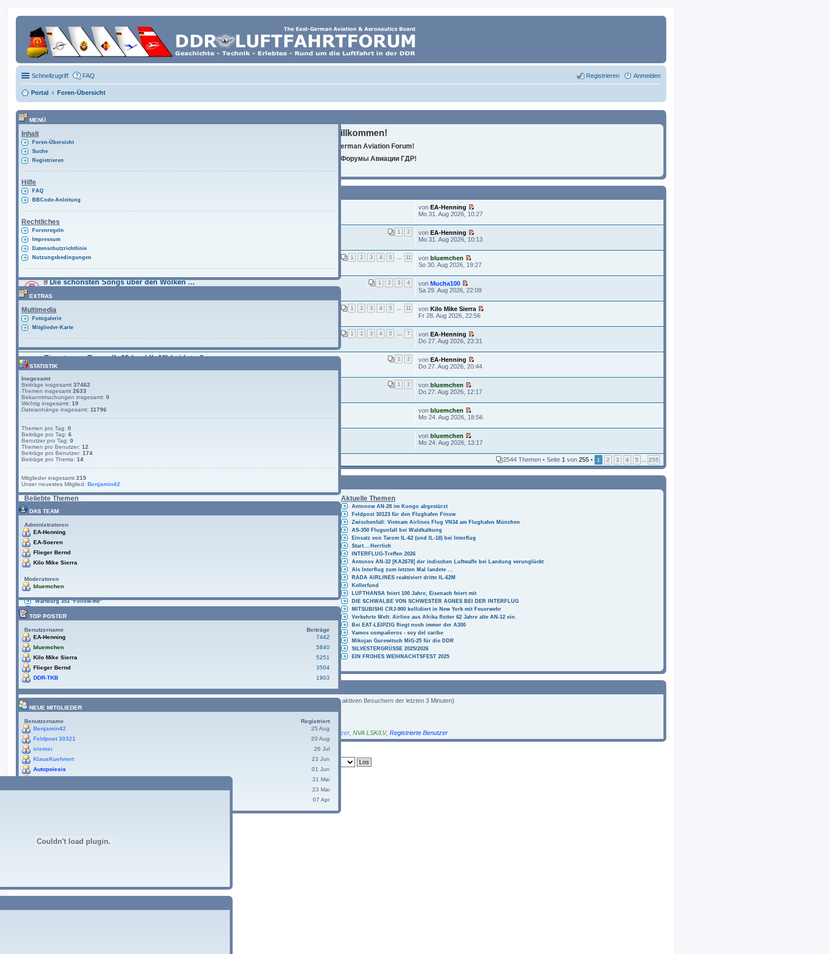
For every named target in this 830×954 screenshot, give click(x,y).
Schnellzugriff (50, 75)
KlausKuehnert (53, 759)
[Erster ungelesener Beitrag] (471, 207)
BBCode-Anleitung (56, 200)
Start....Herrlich (371, 546)
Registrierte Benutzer (419, 732)
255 (654, 460)
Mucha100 (445, 283)
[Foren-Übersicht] (223, 39)
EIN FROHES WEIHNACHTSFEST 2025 (400, 656)
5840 (323, 647)
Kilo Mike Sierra (453, 308)
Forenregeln (48, 230)
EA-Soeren (48, 542)
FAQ (37, 191)
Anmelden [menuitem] (647, 75)
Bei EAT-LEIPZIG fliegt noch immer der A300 (409, 625)
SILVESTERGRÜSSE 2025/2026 (390, 648)
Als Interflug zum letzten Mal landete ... (402, 569)
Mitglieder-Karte (52, 327)
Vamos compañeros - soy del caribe (397, 633)
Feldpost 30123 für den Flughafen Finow (404, 514)
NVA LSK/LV (369, 732)
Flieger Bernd (52, 552)
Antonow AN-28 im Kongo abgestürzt (400, 506)
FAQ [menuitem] (88, 75)
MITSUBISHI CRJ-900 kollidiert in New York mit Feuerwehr (426, 609)
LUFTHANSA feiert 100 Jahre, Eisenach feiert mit (414, 593)
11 (408, 257)
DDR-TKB (45, 678)
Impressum (46, 239)
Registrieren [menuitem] (602, 75)
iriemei (43, 749)
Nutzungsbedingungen (61, 257)
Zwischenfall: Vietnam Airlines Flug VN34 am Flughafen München (436, 522)
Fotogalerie (47, 318)
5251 (323, 657)
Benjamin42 (104, 484)
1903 (323, 678)
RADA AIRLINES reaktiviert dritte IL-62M (404, 577)
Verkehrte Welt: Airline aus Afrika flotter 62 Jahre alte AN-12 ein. (434, 617)
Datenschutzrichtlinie (59, 248)
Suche (40, 151)
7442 (323, 637)
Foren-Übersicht (53, 142)
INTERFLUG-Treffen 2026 (384, 554)
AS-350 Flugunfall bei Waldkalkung (397, 530)
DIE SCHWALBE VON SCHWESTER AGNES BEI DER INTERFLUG (435, 601)
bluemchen (447, 258)
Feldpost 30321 (54, 739)
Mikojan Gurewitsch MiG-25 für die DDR (403, 641)
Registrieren (48, 160)
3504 (323, 667)
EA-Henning (448, 207)
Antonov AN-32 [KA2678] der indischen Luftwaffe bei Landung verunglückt (448, 561)
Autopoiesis (49, 769)
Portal (40, 92)
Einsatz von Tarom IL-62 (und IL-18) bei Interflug (414, 538)
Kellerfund (365, 585)
